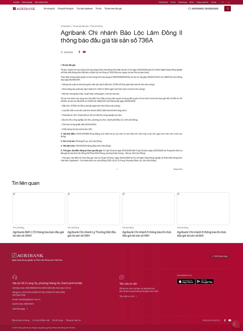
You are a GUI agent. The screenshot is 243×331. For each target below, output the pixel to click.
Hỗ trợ (191, 2)
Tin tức (173, 2)
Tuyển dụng (182, 2)
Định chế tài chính (41, 2)
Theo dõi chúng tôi (211, 320)
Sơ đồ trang (58, 320)
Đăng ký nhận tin (73, 320)
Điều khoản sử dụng (20, 320)
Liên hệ (213, 2)
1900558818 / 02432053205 (205, 8)
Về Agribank (163, 2)
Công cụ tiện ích (202, 2)
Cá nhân (16, 2)
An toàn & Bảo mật (41, 320)
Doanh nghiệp (27, 2)
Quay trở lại (178, 169)
